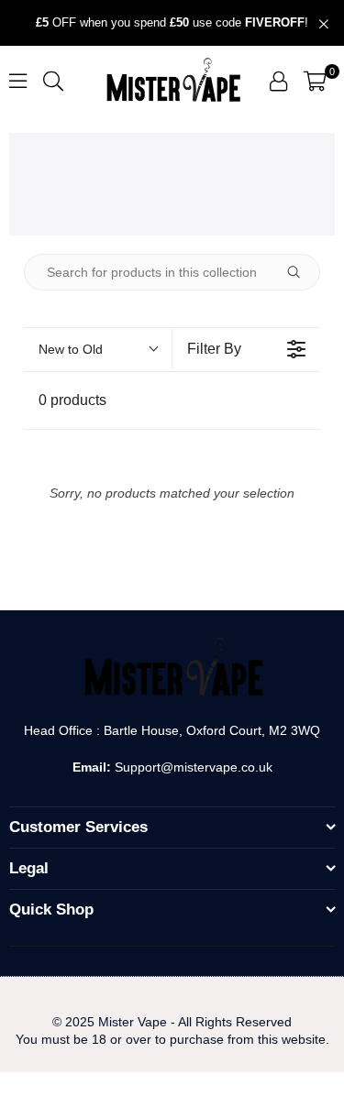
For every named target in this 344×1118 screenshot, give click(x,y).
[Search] (53, 80)
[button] (315, 80)
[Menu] (18, 80)
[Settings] (278, 80)
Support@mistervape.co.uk (191, 767)
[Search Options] (301, 272)
